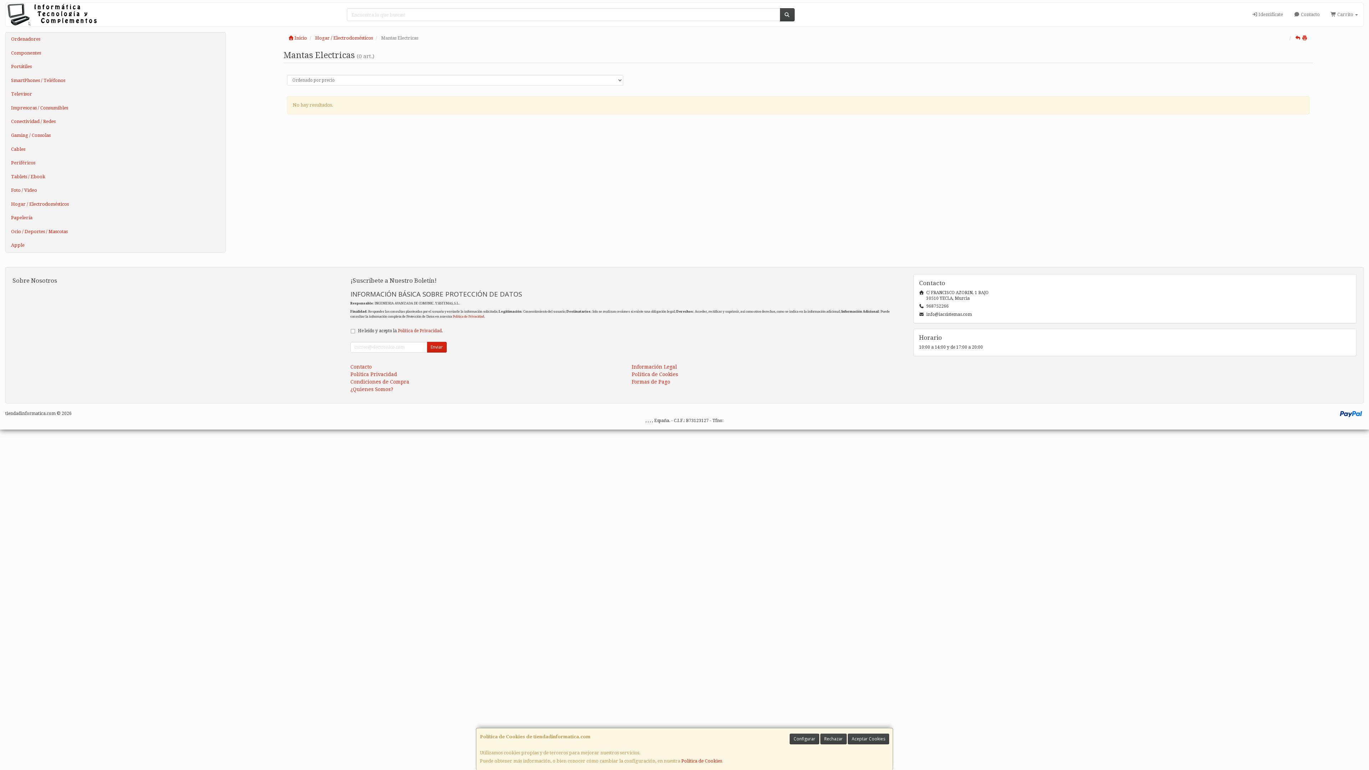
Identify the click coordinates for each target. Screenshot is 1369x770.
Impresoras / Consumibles (39, 108)
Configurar (804, 739)
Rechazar (833, 739)
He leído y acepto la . (400, 330)
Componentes (26, 53)
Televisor (21, 94)
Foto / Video (24, 190)
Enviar (437, 347)
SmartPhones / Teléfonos (38, 80)
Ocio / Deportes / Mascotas (39, 231)
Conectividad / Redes (33, 121)
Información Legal (654, 367)
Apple (18, 245)
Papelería (21, 217)
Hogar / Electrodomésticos (40, 204)
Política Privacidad (373, 374)
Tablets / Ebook (28, 176)
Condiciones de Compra (379, 382)
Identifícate (1270, 14)
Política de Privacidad (468, 316)
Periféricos (23, 162)
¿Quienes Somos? (371, 389)
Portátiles (21, 66)
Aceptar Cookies (868, 739)
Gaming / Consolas (31, 135)
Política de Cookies (701, 761)
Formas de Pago (651, 382)
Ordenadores (25, 39)
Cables (18, 149)
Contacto (1310, 14)
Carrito (1345, 14)
